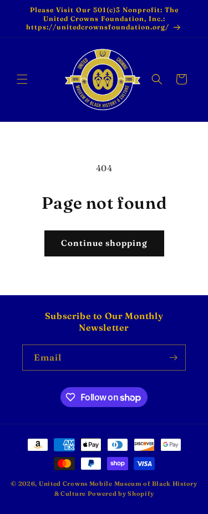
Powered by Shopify (121, 493)
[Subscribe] (173, 358)
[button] (22, 79)
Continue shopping (104, 243)
